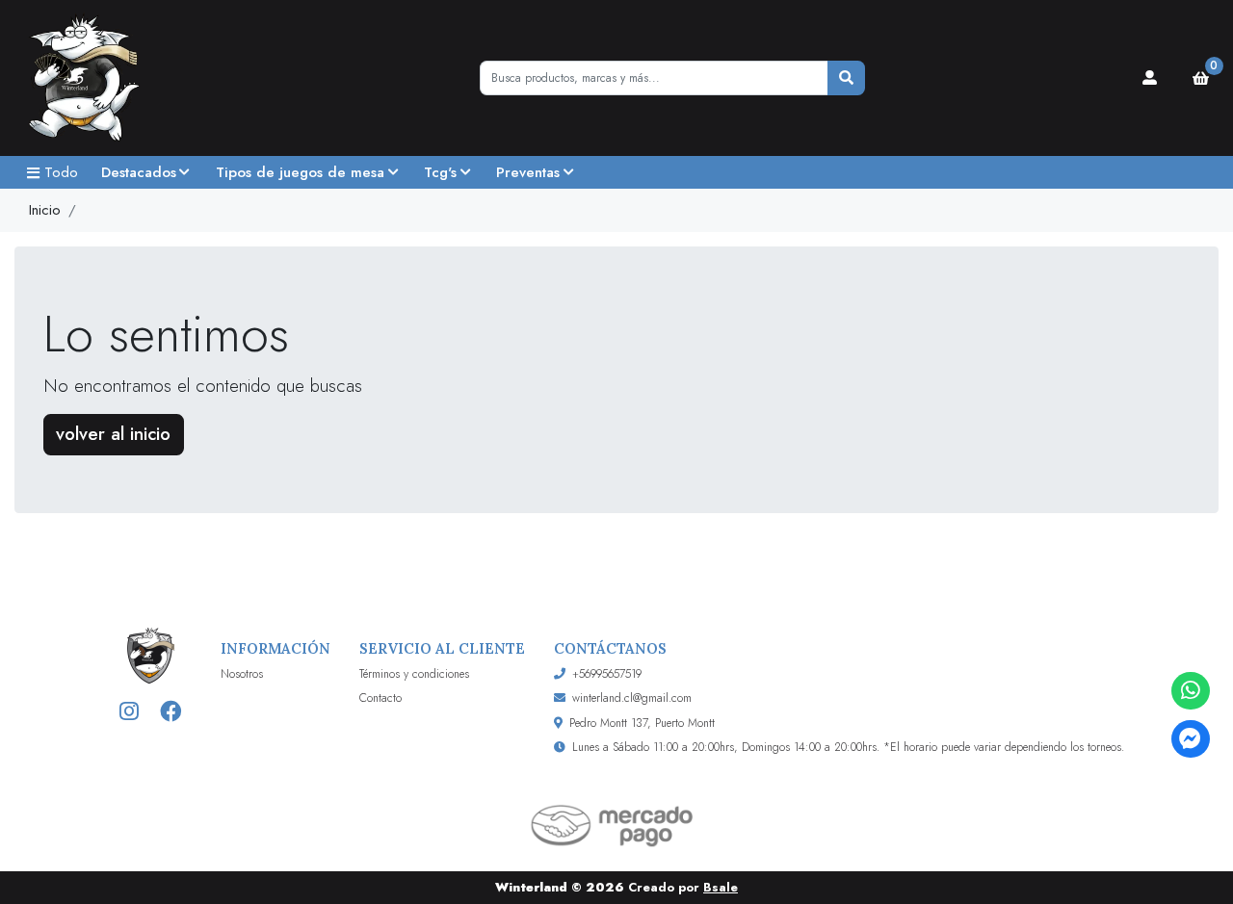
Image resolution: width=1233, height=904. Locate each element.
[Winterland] (110, 78)
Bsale (720, 887)
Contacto (380, 698)
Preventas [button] (528, 172)
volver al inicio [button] (113, 434)
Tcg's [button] (440, 172)
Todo (61, 172)
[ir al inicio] (150, 655)
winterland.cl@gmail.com (632, 698)
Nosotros (242, 674)
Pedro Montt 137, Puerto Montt (642, 723)
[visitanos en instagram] (129, 712)
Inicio (45, 209)
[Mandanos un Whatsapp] (1190, 691)
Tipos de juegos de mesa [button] (300, 172)
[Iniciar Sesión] (1150, 78)
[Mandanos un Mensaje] (1190, 739)
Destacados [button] (138, 172)
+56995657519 (607, 674)
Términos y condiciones (414, 674)
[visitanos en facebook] (171, 712)
